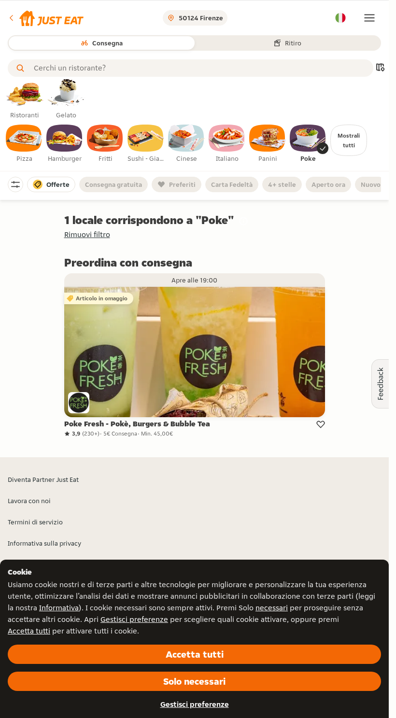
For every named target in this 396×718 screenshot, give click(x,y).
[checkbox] (24, 144)
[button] (46, 18)
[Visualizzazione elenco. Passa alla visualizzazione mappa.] (380, 68)
